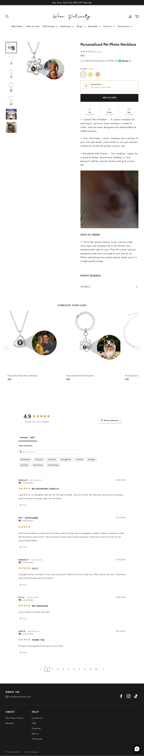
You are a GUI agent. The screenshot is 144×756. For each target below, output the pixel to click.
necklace (25, 459)
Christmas (53, 465)
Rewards (10, 723)
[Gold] (90, 74)
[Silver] (83, 74)
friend (79, 459)
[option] (44, 67)
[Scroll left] (6, 347)
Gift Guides (48, 26)
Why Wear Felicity (14, 718)
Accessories (124, 26)
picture (39, 459)
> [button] (103, 669)
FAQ (34, 723)
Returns (35, 733)
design (91, 459)
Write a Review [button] (111, 420)
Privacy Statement (13, 752)
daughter (66, 459)
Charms (107, 26)
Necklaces (66, 26)
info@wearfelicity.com (20, 696)
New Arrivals (33, 26)
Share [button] (24, 505)
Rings (80, 26)
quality (52, 459)
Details (109, 286)
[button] (7, 16)
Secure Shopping (31, 752)
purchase (38, 465)
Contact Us (37, 718)
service (24, 465)
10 (96, 669)
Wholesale (37, 739)
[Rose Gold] (97, 74)
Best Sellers (17, 26)
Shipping (36, 728)
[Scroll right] (137, 347)
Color (86, 69)
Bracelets (93, 26)
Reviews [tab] (24, 437)
